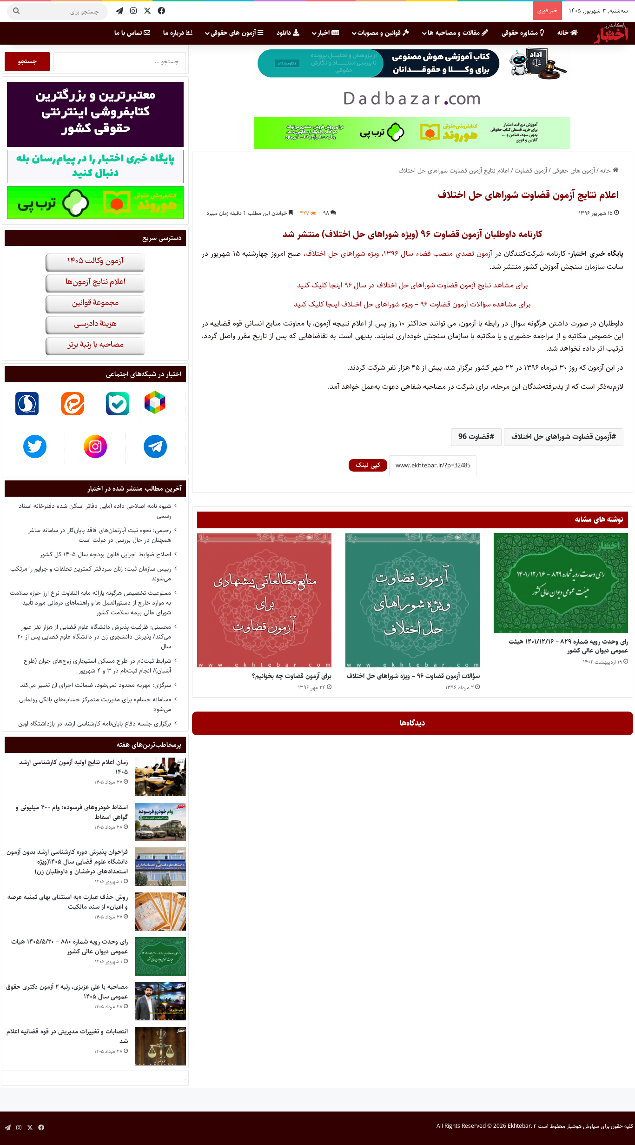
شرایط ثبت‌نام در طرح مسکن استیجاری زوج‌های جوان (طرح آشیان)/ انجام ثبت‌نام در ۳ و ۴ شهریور (97, 666)
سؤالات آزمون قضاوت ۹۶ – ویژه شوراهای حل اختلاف (413, 676)
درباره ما (174, 33)
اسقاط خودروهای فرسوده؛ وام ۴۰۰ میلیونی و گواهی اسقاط (72, 812)
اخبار (324, 33)
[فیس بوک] (161, 11)
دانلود (285, 33)
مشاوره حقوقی (521, 33)
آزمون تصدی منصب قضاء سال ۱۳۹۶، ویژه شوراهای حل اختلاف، (396, 254)
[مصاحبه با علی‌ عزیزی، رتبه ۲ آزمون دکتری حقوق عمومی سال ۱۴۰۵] (160, 1001)
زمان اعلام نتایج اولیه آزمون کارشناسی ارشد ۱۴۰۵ (73, 767)
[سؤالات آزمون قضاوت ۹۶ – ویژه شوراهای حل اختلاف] (412, 600)
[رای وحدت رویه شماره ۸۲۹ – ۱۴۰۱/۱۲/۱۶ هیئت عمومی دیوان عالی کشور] (561, 583)
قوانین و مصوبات (380, 33)
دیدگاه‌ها (412, 723)
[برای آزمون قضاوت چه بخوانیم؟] (264, 600)
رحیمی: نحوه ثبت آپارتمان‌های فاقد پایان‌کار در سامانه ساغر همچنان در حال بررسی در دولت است (99, 535)
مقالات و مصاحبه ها (455, 33)
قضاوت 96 (473, 437)
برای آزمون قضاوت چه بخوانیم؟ (291, 676)
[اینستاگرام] (133, 11)
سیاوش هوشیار (583, 1126)
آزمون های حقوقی (234, 33)
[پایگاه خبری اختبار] (611, 33)
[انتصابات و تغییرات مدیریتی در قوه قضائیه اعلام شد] (160, 1046)
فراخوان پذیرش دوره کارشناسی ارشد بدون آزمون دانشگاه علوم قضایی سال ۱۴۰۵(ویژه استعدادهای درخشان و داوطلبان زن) (67, 862)
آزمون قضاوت (531, 171)
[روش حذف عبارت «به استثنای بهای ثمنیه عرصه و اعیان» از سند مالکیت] (160, 911)
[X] (147, 11)
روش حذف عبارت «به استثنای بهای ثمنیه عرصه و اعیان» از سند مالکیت (67, 902)
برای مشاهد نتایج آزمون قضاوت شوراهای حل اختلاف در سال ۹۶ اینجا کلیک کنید (412, 285)
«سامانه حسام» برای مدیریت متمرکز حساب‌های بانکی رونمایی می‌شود (95, 704)
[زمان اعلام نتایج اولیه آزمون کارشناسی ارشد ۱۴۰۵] (160, 777)
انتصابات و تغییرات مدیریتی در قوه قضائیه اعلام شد (67, 1036)
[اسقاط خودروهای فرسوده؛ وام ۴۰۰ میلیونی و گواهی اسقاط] (160, 822)
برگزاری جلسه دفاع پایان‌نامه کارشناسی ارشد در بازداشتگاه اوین (94, 724)
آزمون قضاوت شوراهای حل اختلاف (561, 437)
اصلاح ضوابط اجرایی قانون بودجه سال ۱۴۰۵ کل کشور (105, 554)
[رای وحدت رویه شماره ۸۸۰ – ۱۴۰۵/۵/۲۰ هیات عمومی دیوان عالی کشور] (160, 956)
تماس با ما (129, 33)
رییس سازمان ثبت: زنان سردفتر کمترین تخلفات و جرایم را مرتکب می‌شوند (90, 574)
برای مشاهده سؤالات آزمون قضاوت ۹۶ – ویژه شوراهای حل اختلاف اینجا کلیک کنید (412, 304)
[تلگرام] (119, 11)
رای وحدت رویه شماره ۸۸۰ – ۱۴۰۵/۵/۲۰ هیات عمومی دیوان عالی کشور (69, 947)
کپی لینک (368, 465)
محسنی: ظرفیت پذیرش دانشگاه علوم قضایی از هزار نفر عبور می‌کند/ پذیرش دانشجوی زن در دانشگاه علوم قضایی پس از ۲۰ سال (94, 637)
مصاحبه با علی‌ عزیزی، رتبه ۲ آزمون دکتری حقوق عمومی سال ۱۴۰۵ (67, 992)
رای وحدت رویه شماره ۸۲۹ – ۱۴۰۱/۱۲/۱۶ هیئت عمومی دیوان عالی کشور (568, 646)
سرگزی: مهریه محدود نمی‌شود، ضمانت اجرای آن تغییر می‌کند (95, 685)
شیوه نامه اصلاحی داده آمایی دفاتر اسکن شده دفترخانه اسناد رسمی (95, 511)
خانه (563, 33)
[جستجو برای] (16, 11)
